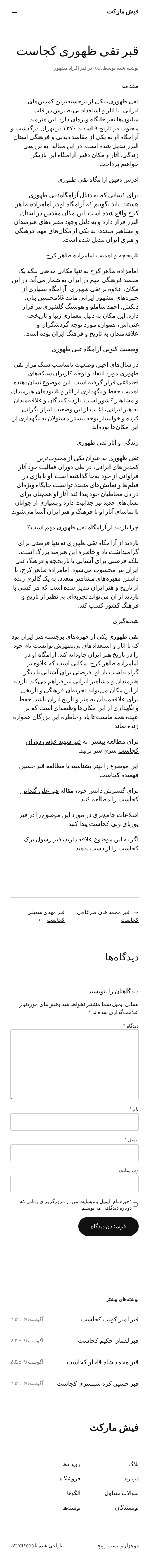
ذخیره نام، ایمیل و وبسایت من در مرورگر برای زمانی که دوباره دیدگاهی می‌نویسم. (76, 1204)
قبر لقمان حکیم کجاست (108, 1340)
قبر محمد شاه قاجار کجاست (103, 1362)
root (97, 67)
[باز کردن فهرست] (14, 11)
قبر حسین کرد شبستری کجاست (97, 1383)
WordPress (22, 1545)
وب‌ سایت (129, 1170)
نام (134, 1108)
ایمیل (132, 1139)
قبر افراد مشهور (70, 67)
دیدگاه (131, 1025)
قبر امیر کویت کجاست (110, 1319)
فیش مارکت (123, 11)
